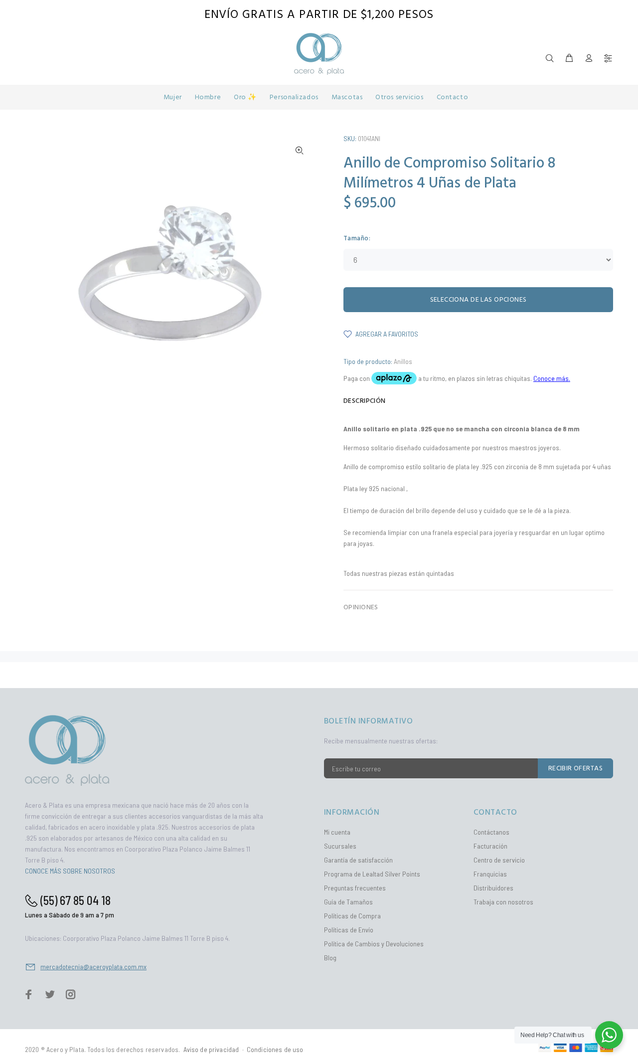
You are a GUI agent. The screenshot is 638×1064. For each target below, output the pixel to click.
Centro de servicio (499, 860)
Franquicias (490, 874)
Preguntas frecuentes (355, 888)
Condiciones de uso (275, 1049)
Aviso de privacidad (211, 1049)
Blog (330, 957)
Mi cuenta (337, 832)
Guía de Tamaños (348, 901)
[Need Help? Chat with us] (609, 1035)
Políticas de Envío (348, 929)
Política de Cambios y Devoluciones (374, 943)
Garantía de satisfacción (358, 860)
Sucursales (340, 846)
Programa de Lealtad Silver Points (372, 874)
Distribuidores (493, 888)
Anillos (403, 361)
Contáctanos (491, 832)
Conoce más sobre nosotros (70, 871)
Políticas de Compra (352, 915)
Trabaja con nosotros (503, 901)
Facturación (490, 846)
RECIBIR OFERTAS (575, 768)
